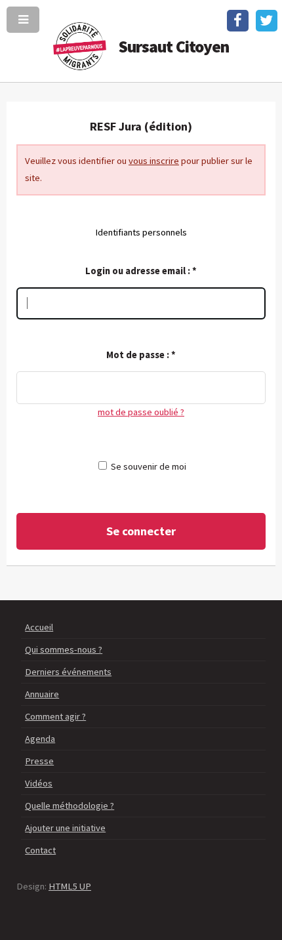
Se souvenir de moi (148, 466)
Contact (40, 850)
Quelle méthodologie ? (69, 805)
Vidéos (38, 783)
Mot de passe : (141, 355)
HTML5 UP (70, 886)
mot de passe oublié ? (141, 412)
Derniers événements (68, 672)
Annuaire (42, 694)
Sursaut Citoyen (174, 46)
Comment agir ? (55, 716)
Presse (39, 761)
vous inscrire (154, 161)
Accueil (39, 627)
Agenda (40, 739)
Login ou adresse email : (141, 271)
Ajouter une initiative (65, 828)
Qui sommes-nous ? (63, 649)
